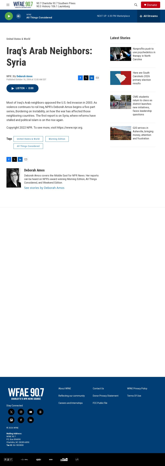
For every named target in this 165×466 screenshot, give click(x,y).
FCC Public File (100, 403)
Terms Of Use (134, 396)
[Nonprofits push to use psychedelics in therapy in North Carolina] (120, 54)
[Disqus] (82, 251)
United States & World (18, 38)
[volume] (18, 16)
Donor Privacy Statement (105, 396)
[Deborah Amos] (13, 178)
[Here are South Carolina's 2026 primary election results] (120, 78)
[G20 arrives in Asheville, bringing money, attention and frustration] (120, 133)
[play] (8, 16)
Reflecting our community (71, 396)
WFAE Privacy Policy (137, 388)
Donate (152, 5)
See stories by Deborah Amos (44, 188)
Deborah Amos (25, 76)
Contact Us (98, 388)
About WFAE (64, 388)
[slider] (23, 16)
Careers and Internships (70, 403)
